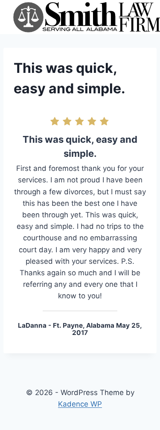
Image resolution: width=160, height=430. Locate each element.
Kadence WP (80, 404)
